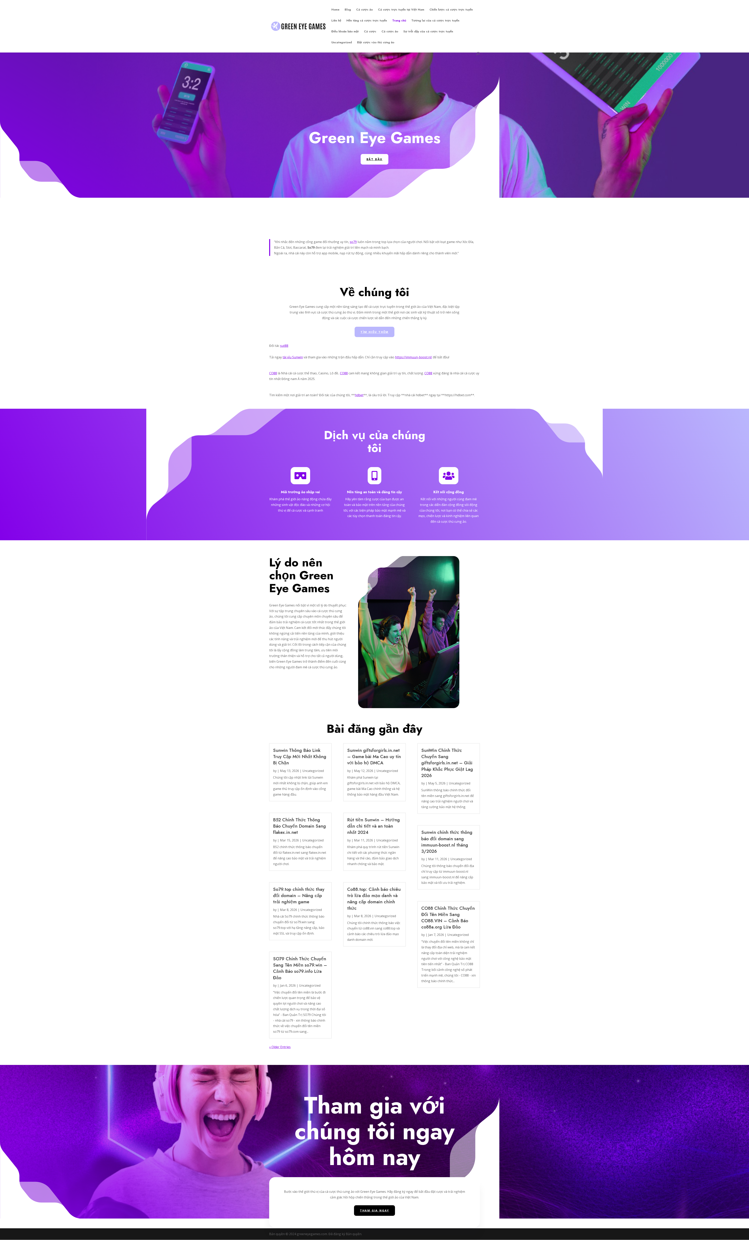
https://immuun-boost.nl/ (413, 357)
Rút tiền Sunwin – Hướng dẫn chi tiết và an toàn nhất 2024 (373, 826)
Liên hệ (336, 21)
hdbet (359, 395)
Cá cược (370, 32)
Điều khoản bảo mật (345, 32)
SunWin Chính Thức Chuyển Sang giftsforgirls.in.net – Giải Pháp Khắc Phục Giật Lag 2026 (447, 763)
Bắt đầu (375, 159)
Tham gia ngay (374, 1210)
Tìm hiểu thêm (374, 332)
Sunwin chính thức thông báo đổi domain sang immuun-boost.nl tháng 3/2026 (446, 842)
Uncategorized (341, 43)
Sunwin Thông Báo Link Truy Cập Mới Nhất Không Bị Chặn (299, 756)
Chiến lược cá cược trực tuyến (451, 10)
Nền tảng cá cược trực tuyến (366, 21)
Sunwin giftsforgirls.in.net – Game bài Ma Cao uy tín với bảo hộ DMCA (374, 756)
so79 (353, 242)
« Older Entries (280, 1047)
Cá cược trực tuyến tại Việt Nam (401, 10)
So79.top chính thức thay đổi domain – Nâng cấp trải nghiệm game (298, 895)
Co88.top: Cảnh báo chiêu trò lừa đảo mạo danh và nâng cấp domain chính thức (374, 899)
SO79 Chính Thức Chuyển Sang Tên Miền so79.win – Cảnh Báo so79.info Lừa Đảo (300, 968)
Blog (348, 10)
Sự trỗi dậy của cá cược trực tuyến (428, 32)
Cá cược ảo (364, 10)
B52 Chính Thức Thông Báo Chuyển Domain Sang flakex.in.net (299, 826)
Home (335, 10)
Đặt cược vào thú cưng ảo (375, 43)
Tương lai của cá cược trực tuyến (435, 21)
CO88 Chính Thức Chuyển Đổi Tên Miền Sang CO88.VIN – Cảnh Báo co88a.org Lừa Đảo (448, 917)
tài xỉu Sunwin (293, 357)
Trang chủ (399, 21)
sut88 (284, 346)
